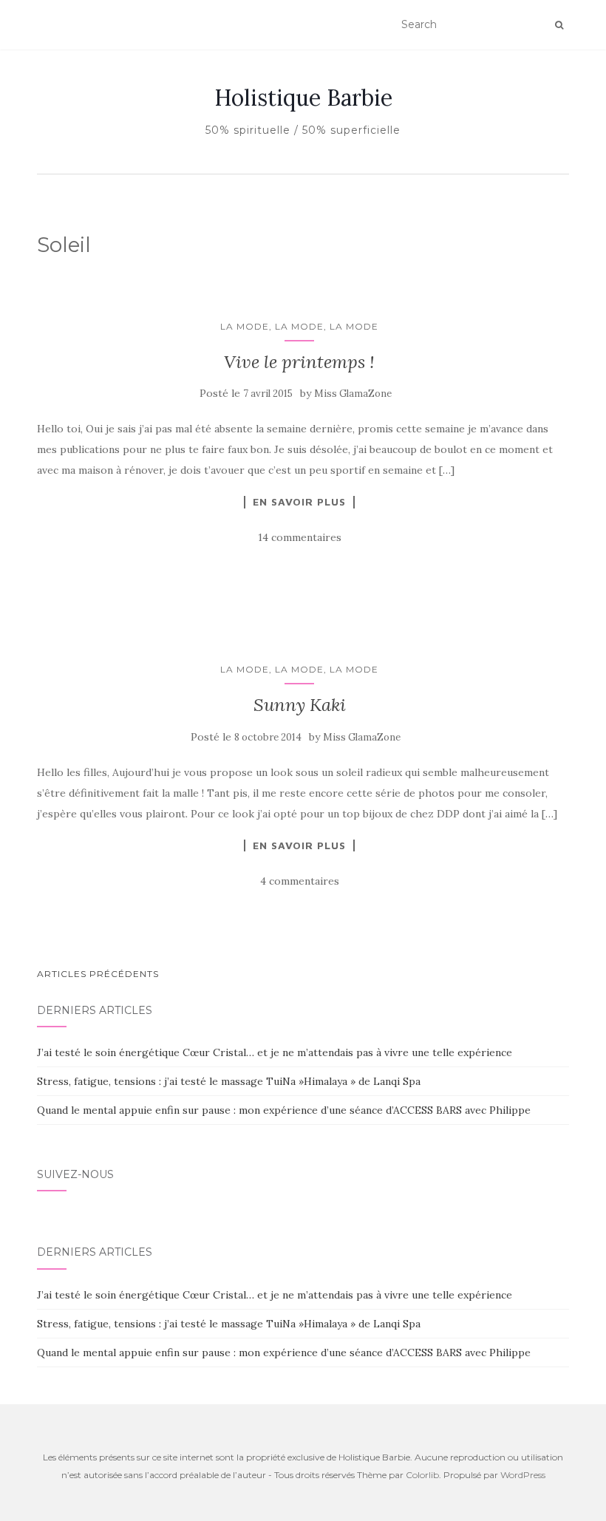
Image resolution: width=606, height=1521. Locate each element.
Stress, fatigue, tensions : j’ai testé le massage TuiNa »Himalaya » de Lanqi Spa (229, 1081)
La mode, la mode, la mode (299, 326)
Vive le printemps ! (299, 361)
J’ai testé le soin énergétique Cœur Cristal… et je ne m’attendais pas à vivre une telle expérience (274, 1052)
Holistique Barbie (303, 97)
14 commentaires (299, 537)
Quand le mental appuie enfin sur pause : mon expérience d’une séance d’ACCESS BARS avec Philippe (284, 1110)
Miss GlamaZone (353, 393)
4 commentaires (299, 881)
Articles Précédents (98, 973)
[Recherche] (559, 25)
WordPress (522, 1474)
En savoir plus (299, 502)
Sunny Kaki (299, 704)
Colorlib (422, 1474)
